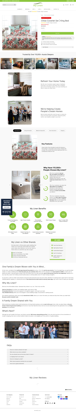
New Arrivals (9, 396)
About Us (34, 396)
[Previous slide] (10, 185)
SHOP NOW (6, 207)
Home (42, 15)
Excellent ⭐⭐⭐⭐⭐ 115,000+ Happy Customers (38, 11)
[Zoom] (19, 32)
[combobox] (9, 5)
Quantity (43, 28)
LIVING (39, 9)
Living (8, 401)
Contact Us (34, 401)
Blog (20, 398)
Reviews (20, 404)
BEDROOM (27, 9)
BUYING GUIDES (47, 9)
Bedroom (8, 398)
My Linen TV (21, 396)
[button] (41, 38)
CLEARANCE (19, 9)
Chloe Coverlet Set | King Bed (49, 15)
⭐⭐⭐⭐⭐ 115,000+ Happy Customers (49, 22)
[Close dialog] (11, 200)
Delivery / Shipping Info (36, 398)
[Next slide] (42, 185)
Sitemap (20, 401)
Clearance (8, 404)
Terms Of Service (35, 404)
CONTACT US (56, 9)
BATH (34, 9)
